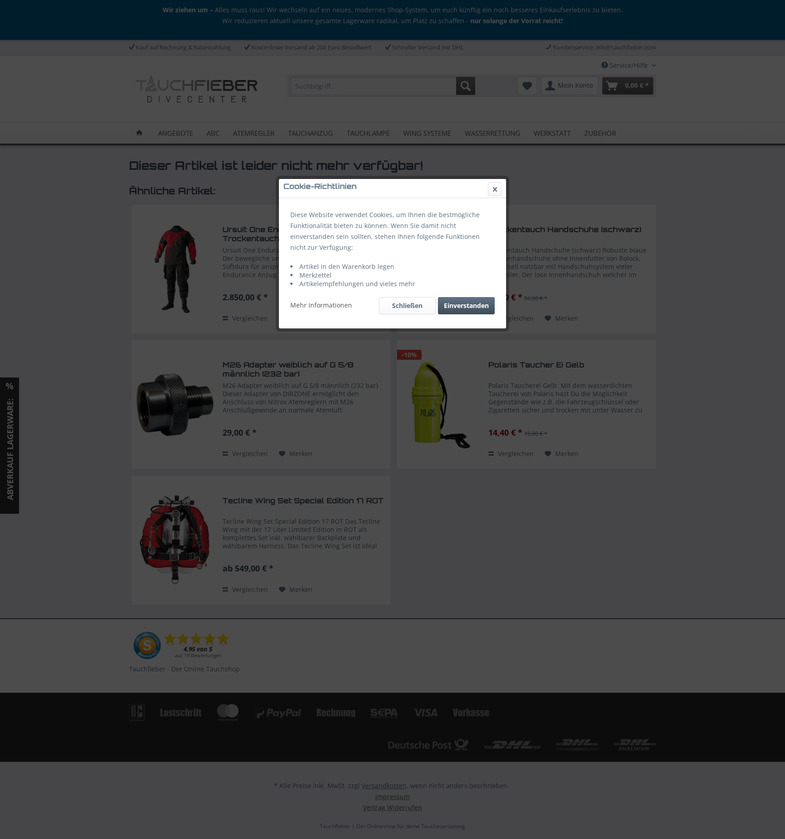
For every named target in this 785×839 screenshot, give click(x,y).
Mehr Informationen (321, 305)
